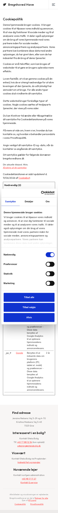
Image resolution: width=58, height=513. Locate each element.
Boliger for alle (41, 498)
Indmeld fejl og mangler (29, 462)
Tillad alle (29, 297)
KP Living (32, 500)
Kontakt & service (29, 482)
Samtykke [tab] (10, 201)
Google (19, 353)
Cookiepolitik (20, 504)
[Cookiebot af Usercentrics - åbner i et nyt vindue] (41, 193)
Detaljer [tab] (29, 201)
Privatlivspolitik (36, 504)
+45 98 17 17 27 (29, 478)
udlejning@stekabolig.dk (29, 445)
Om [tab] (47, 201)
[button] (53, 4)
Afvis (29, 317)
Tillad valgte (29, 307)
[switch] (50, 264)
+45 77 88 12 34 (24, 442)
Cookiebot (24, 177)
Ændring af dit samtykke (15, 167)
